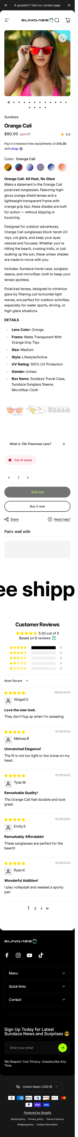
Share (14, 519)
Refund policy (18, 1119)
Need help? (62, 519)
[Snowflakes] (29, 167)
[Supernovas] (51, 167)
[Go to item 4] (24, 102)
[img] (14, 693)
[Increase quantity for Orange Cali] (27, 477)
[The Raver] (19, 167)
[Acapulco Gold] (8, 167)
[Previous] (6, 5)
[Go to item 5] (29, 102)
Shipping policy (25, 1124)
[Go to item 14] (34, 107)
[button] (18, 647)
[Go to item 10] (55, 102)
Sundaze (11, 117)
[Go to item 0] (8, 102)
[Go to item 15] (40, 107)
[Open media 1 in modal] (62, 38)
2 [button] (35, 908)
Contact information (46, 1124)
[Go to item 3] (19, 102)
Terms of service (55, 1119)
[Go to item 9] (50, 102)
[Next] (68, 5)
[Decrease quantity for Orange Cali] (9, 477)
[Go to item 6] (34, 102)
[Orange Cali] (62, 167)
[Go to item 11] (60, 102)
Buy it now (37, 506)
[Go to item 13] (29, 107)
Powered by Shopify (37, 1112)
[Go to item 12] (66, 102)
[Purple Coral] (40, 167)
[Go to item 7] (40, 102)
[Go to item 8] (45, 102)
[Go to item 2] (14, 102)
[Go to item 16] (45, 107)
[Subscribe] (62, 1047)
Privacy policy (36, 1119)
